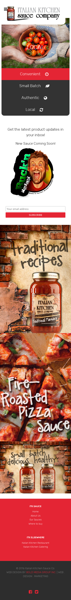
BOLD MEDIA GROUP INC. (41, 572)
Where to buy (35, 523)
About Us (35, 515)
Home (35, 511)
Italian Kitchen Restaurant (35, 543)
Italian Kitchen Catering (35, 546)
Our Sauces (36, 519)
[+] (35, 279)
